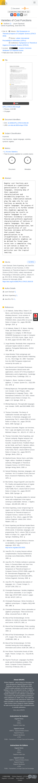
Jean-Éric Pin (20, 26)
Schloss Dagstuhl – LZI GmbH (20, 776)
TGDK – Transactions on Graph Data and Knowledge (19, 739)
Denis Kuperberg (7, 26)
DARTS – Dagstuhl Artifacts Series (19, 730)
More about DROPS (19, 710)
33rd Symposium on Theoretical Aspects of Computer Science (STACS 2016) (19, 33)
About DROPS (20, 778)
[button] (25, 14)
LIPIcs (19, 721)
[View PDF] (19, 81)
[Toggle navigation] (34, 2)
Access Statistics (12, 152)
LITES (19, 737)
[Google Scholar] (16, 324)
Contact (20, 780)
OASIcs (19, 723)
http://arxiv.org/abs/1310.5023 (15, 547)
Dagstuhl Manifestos (19, 735)
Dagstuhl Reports (19, 732)
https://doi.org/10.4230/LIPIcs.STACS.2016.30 (18, 281)
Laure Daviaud (18, 23)
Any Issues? (34, 776)
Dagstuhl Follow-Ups (19, 725)
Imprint (28, 778)
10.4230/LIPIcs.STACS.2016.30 (18, 123)
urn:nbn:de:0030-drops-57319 (18, 125)
